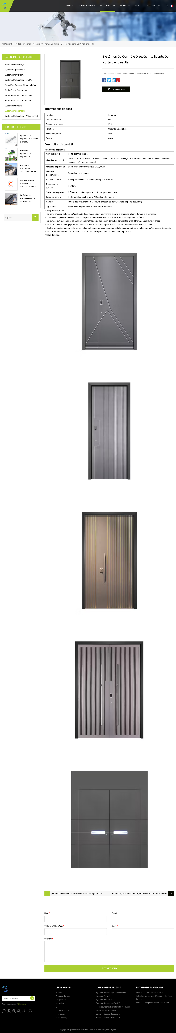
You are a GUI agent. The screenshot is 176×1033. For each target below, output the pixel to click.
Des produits (106, 6)
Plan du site (60, 1014)
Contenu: (48, 939)
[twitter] (14, 1011)
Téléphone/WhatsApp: (54, 926)
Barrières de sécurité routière (18, 95)
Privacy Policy (61, 1018)
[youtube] (19, 1011)
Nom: (47, 913)
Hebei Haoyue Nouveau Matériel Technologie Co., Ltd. (154, 997)
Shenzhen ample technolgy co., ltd (150, 993)
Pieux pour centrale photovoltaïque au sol (21, 85)
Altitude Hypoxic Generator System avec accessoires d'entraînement (136, 893)
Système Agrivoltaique (15, 69)
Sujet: (115, 926)
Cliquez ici (22, 1004)
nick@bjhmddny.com (109, 1030)
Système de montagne (32, 44)
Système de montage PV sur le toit (21, 116)
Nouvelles (125, 6)
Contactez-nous (153, 6)
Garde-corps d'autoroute (16, 90)
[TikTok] (30, 1011)
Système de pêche (13, 106)
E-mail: (115, 913)
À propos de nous (86, 6)
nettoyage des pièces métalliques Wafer (152, 1003)
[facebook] (4, 1011)
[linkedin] (9, 1011)
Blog (137, 6)
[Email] (32, 998)
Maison (69, 6)
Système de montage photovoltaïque (14, 65)
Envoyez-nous (118, 89)
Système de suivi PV (14, 75)
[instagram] (24, 1011)
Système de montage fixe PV (18, 80)
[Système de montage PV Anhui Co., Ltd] (5, 6)
